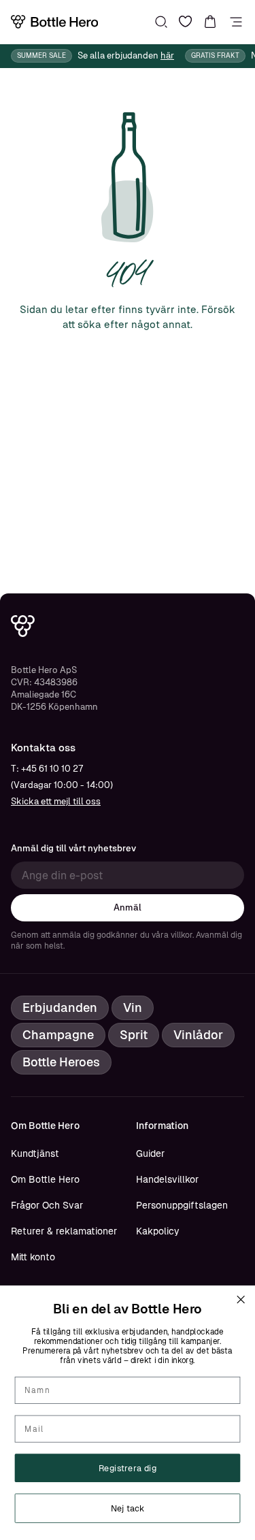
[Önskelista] (185, 22)
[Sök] (161, 22)
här (167, 55)
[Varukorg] (210, 22)
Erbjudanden (59, 1007)
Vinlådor (198, 1035)
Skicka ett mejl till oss (56, 801)
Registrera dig (127, 1468)
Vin (132, 1007)
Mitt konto (33, 1256)
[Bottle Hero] (54, 22)
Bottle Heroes (61, 1062)
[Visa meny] (236, 22)
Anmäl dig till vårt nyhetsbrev (73, 848)
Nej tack (128, 1508)
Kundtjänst (35, 1153)
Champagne (58, 1035)
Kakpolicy (158, 1231)
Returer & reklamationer (64, 1231)
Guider (150, 1153)
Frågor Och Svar (47, 1205)
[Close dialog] (241, 1299)
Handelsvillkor (167, 1179)
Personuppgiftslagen (182, 1205)
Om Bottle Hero (45, 1179)
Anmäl (127, 907)
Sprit (134, 1035)
